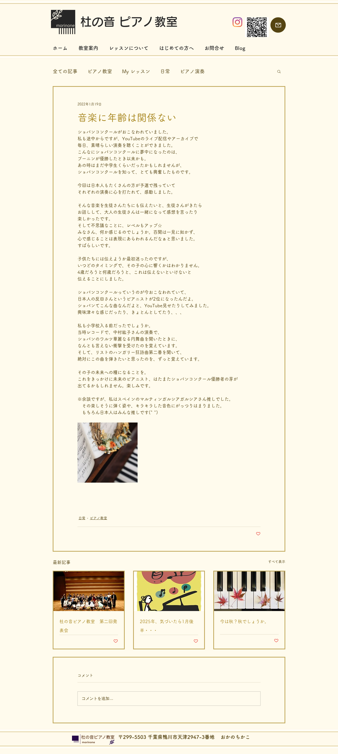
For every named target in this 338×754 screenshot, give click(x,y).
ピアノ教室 (99, 71)
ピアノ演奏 (192, 71)
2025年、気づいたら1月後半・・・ (166, 626)
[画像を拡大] (107, 453)
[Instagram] (237, 22)
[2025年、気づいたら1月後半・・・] (169, 591)
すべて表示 (276, 561)
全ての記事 (65, 71)
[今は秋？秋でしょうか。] (249, 591)
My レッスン (136, 71)
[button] (279, 71)
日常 (165, 71)
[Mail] (278, 25)
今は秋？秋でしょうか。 (244, 621)
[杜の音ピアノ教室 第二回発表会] (88, 591)
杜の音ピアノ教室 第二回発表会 (88, 626)
